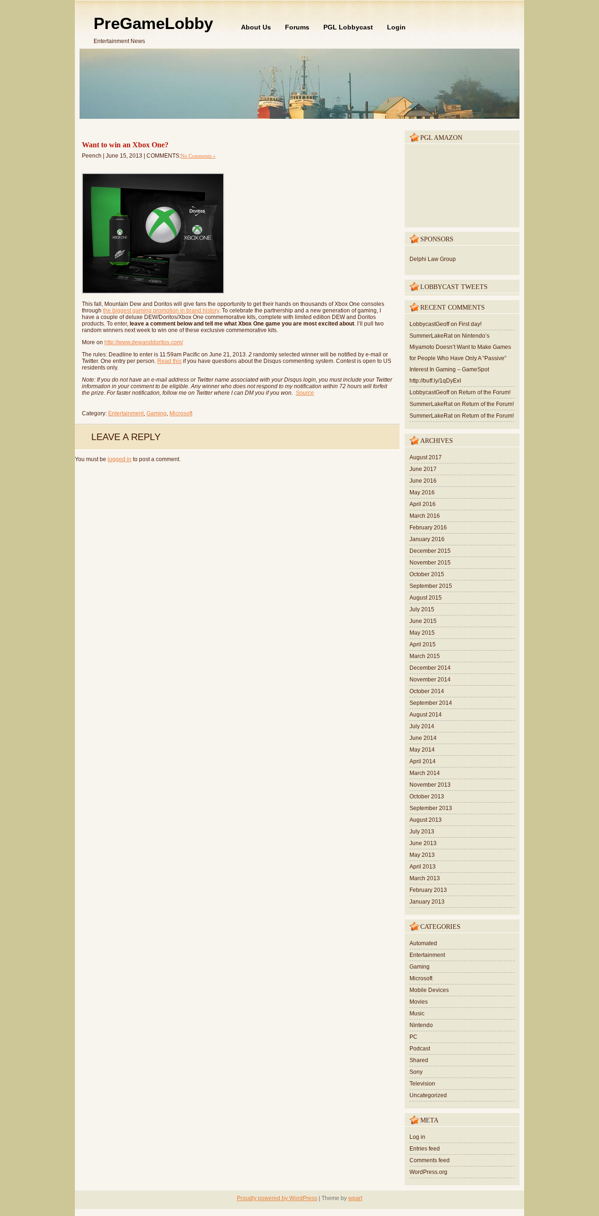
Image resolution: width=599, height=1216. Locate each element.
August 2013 (425, 820)
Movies (418, 1002)
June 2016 (423, 481)
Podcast (419, 1048)
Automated (423, 943)
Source (305, 393)
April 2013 (422, 866)
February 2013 (428, 890)
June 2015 (423, 621)
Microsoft (180, 413)
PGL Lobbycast (348, 27)
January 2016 (427, 539)
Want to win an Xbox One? (125, 145)
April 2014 (422, 761)
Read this (169, 361)
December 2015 (430, 551)
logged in (119, 459)
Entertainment (126, 413)
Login (396, 27)
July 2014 (421, 726)
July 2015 (421, 609)
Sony (416, 1072)
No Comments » (198, 156)
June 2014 (423, 738)
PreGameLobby (153, 23)
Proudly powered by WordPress (277, 1198)
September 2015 (430, 586)
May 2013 (422, 855)
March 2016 (424, 516)
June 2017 (423, 469)
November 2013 (430, 785)
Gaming (156, 413)
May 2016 (422, 492)
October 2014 (426, 691)
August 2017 (425, 457)
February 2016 (428, 527)
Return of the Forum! (485, 392)
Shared (418, 1060)
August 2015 (425, 597)
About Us (256, 27)
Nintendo (421, 1025)
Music (416, 1013)
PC (413, 1037)
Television (422, 1083)
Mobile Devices (429, 990)
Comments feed (429, 1160)
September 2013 (430, 808)
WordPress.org (428, 1172)
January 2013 (427, 901)
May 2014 (422, 749)
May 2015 (422, 633)
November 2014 (430, 679)
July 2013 (421, 831)
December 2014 (430, 668)
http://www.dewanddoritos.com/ (143, 342)
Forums (297, 27)
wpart (355, 1198)
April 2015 (422, 644)
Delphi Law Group (432, 259)
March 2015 (424, 656)
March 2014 (424, 773)
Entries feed (424, 1148)
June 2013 (423, 843)
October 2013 (426, 796)
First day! (470, 324)
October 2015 (426, 574)
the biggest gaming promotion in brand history (161, 310)
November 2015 (430, 562)
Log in (417, 1137)
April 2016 (422, 504)
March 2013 (424, 878)
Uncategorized (428, 1095)
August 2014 (425, 714)
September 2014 (430, 703)
